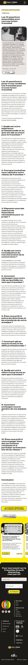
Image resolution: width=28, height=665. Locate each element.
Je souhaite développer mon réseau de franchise (14, 508)
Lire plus (6, 553)
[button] (24, 2)
